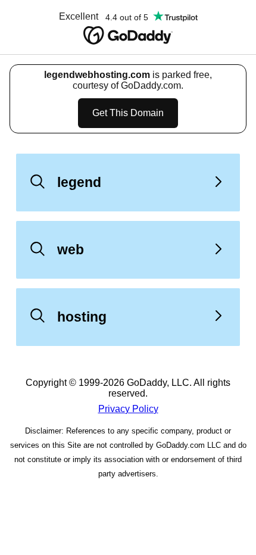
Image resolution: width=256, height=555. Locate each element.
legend (79, 182)
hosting (82, 317)
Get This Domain (128, 113)
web (70, 249)
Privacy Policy (128, 409)
